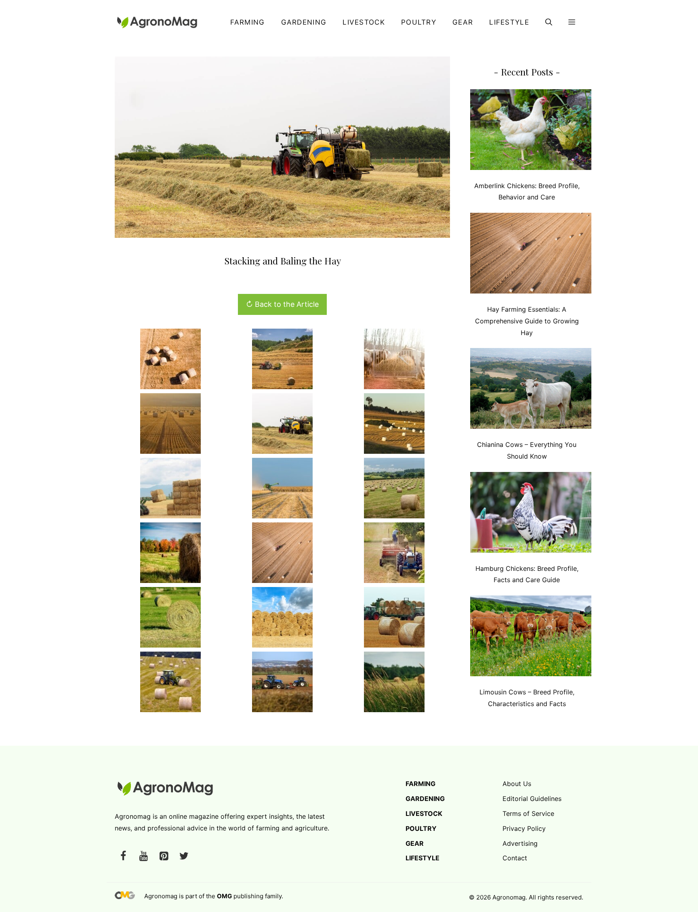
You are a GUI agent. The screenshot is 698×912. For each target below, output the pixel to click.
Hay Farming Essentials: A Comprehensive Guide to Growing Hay (527, 321)
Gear (462, 22)
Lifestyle (509, 22)
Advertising (520, 843)
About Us (516, 784)
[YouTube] (143, 856)
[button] (548, 22)
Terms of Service (528, 813)
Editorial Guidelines (531, 799)
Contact (514, 858)
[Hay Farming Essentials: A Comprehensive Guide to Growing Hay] (530, 255)
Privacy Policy (524, 828)
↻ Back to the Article (282, 304)
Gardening (304, 22)
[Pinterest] (164, 856)
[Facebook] (123, 856)
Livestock (364, 22)
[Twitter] (184, 856)
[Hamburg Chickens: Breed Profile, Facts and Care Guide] (530, 514)
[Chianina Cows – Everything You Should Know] (530, 390)
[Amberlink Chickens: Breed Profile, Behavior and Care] (530, 131)
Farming (247, 22)
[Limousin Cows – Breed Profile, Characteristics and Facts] (530, 637)
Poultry (418, 22)
